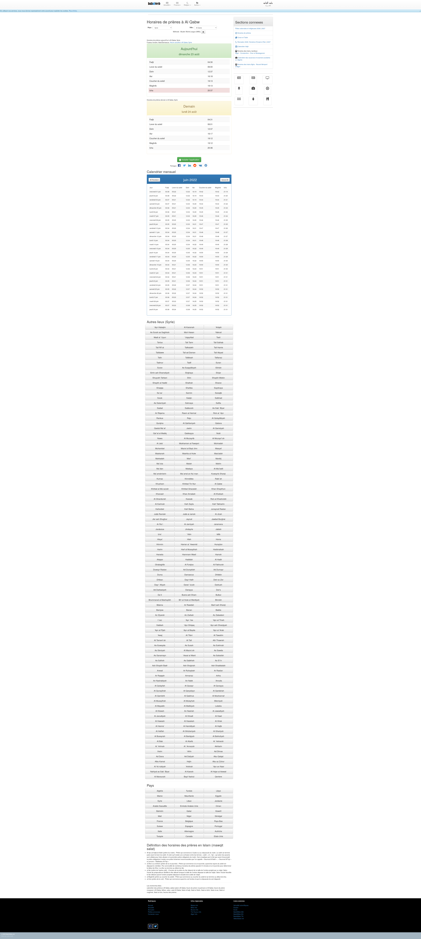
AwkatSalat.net (239, 918)
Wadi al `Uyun (160, 337)
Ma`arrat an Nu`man (189, 473)
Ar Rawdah (189, 604)
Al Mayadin (160, 705)
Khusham (160, 483)
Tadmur (160, 362)
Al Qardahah (218, 690)
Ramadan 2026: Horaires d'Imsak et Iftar (251, 42)
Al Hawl (218, 715)
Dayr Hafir (189, 579)
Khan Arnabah (189, 493)
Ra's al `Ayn (218, 413)
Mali (160, 816)
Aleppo (160, 559)
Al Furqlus (189, 564)
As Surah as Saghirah (159, 332)
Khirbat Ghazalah (189, 488)
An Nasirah (189, 710)
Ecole (235, 910)
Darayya (189, 589)
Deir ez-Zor (218, 579)
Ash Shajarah (189, 665)
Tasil (218, 337)
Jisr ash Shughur (159, 519)
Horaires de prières (244, 33)
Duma (159, 574)
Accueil (150, 905)
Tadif (189, 362)
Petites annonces (154, 912)
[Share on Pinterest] (205, 166)
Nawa (159, 438)
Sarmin (189, 392)
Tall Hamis (218, 347)
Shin (189, 377)
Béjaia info (194, 905)
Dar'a (218, 589)
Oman (218, 805)
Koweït (218, 810)
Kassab (189, 498)
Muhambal (159, 448)
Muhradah (218, 443)
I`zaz (160, 620)
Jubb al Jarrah (189, 514)
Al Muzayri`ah (218, 438)
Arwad (160, 670)
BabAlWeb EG (238, 914)
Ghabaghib (160, 564)
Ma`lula (160, 463)
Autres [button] (196, 5)
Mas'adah (218, 453)
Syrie (160, 800)
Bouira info (194, 910)
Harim (159, 549)
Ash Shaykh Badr (159, 665)
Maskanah (159, 453)
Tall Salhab (218, 342)
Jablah (218, 529)
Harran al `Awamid (189, 544)
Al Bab (160, 741)
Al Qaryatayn (189, 690)
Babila (218, 609)
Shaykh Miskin (218, 377)
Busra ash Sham (189, 594)
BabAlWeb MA (239, 912)
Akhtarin (218, 746)
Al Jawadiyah (218, 710)
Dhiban (160, 579)
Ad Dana (160, 756)
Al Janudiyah (159, 715)
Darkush (218, 584)
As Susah (189, 645)
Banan (189, 609)
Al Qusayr (189, 685)
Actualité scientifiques (241, 905)
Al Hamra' (160, 726)
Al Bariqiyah (189, 736)
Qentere (218, 776)
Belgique (189, 821)
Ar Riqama (159, 413)
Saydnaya (218, 387)
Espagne (189, 826)
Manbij (218, 458)
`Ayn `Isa (189, 620)
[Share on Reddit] (194, 166)
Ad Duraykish (189, 569)
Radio (239, 92)
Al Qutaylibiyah (218, 418)
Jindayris (189, 529)
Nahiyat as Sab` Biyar (159, 771)
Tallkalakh (189, 347)
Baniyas (159, 609)
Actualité (239, 81)
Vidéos (253, 92)
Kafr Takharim (218, 503)
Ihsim (159, 751)
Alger (237, 53)
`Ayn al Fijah (159, 630)
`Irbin (189, 534)
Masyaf (218, 448)
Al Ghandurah (160, 498)
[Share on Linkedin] (189, 166)
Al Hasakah (189, 721)
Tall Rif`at (160, 347)
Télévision (267, 81)
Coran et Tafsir (242, 37)
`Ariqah (218, 327)
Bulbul (218, 594)
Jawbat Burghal (218, 519)
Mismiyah (218, 700)
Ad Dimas (218, 751)
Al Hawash (160, 721)
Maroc (160, 795)
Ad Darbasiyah (159, 589)
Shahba (189, 387)
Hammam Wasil (189, 554)
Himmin (159, 544)
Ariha (218, 675)
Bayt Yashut (189, 776)
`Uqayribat (189, 337)
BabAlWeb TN (238, 916)
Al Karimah (160, 503)
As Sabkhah (189, 660)
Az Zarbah (189, 614)
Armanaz (189, 675)
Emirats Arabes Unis (189, 805)
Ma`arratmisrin (159, 473)
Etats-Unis (218, 836)
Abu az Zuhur (218, 761)
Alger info (194, 914)
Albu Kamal (160, 761)
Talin (160, 357)
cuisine (267, 102)
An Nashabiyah (160, 680)
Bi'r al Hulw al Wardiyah (189, 599)
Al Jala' (160, 443)
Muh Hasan (189, 332)
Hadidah (189, 559)
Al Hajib (218, 726)
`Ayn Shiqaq (189, 625)
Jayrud (189, 519)
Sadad (160, 408)
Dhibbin (218, 574)
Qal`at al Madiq (160, 433)
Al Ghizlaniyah (189, 731)
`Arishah (189, 766)
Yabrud (218, 332)
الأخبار (253, 81)
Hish (189, 539)
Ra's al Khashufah (218, 498)
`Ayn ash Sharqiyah (218, 625)
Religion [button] (187, 5)
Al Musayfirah (160, 700)
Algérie (160, 790)
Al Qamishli (160, 695)
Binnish (218, 599)
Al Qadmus (189, 695)
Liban (189, 800)
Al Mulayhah (189, 700)
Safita (218, 402)
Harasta (159, 554)
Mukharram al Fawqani (189, 443)
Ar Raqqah (160, 675)
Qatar (189, 810)
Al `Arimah (159, 746)
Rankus (159, 418)
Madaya (189, 468)
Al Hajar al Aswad (218, 771)
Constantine (244, 53)
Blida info (194, 907)
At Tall (189, 640)
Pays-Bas (218, 821)
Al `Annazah (189, 746)
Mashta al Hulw (189, 453)
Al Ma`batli (218, 468)
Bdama (160, 604)
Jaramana (218, 524)
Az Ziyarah (160, 614)
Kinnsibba (189, 478)
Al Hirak (218, 721)
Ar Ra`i (160, 524)
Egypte (218, 795)
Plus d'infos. (73, 11)
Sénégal (218, 816)
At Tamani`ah (160, 640)
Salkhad (218, 397)
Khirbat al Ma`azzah (160, 488)
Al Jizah (218, 514)
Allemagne (189, 831)
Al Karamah (189, 327)
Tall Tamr (189, 342)
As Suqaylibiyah (189, 367)
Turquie (160, 836)
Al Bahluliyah (218, 736)
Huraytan (218, 544)
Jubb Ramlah (160, 514)
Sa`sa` (160, 392)
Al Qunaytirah (160, 690)
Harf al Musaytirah (189, 549)
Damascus (189, 574)
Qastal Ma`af (159, 428)
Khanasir (160, 493)
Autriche (218, 831)
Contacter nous (153, 914)
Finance (239, 102)
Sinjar (218, 372)
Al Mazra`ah (189, 650)
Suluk (159, 397)
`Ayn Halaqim (160, 327)
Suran (218, 362)
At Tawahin (218, 635)
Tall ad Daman (189, 352)
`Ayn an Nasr (218, 766)
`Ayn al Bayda (189, 630)
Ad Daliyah (189, 756)
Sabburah (189, 408)
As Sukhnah (218, 645)
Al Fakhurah (218, 564)
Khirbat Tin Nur (189, 483)
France (160, 821)
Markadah (159, 458)
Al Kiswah (159, 710)
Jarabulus (160, 529)
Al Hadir (218, 559)
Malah (189, 463)
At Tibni (189, 635)
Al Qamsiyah (218, 428)
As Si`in (218, 660)
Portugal (218, 826)
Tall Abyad (218, 352)
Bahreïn (159, 810)
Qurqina (159, 423)
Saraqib (218, 392)
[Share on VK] (200, 166)
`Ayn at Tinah (218, 620)
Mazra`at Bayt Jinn (189, 448)
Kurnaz (160, 478)
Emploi (236, 907)
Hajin (189, 761)
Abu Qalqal (218, 756)
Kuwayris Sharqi (218, 473)
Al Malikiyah (189, 705)
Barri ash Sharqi (218, 604)
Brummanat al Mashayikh (160, 599)
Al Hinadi (189, 715)
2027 (263, 28)
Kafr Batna (189, 508)
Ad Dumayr (218, 569)
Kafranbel (160, 508)
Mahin (218, 463)
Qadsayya (189, 433)
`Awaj (159, 635)
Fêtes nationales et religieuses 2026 (247, 28)
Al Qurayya (218, 685)
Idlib (218, 534)
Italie (160, 831)
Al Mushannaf (218, 695)
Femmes (253, 102)
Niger (189, 816)
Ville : (192, 27)
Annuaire (151, 910)
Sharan (218, 382)
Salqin (189, 397)
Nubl (218, 433)
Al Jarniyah (189, 524)
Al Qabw (218, 483)
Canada (189, 836)
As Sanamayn (160, 655)
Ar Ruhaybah (189, 670)
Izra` (160, 534)
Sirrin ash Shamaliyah (159, 372)
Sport (267, 92)
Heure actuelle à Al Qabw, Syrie (181, 42)
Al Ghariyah (218, 731)
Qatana (218, 423)
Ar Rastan (218, 670)
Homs (218, 539)
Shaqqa (159, 387)
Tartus (160, 342)
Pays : (150, 27)
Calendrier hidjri (243, 46)
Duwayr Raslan (160, 569)
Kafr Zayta (189, 503)
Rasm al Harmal (189, 413)
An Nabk (189, 680)
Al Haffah (160, 731)
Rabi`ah (218, 478)
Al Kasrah (189, 771)
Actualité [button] (166, 5)
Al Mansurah (159, 776)
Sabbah (159, 625)
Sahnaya (189, 402)
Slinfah (218, 367)
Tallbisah (189, 357)
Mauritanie (189, 795)
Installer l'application (190, 159)
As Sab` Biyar (218, 408)
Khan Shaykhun (218, 488)
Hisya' (159, 539)
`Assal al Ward (189, 655)
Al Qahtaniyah (189, 423)
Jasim (189, 428)
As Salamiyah (160, 402)
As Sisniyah (160, 650)
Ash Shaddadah (218, 665)
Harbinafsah (218, 549)
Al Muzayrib (189, 438)
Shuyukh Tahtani (160, 377)
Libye (218, 790)
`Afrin (189, 751)
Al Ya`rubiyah (160, 766)
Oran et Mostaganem (257, 53)
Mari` (189, 458)
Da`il (160, 594)
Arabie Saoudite (160, 805)
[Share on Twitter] (184, 166)
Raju (189, 418)
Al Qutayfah (160, 685)
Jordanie (218, 800)
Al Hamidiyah (189, 726)
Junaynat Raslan (218, 508)
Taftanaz (218, 357)
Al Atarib (189, 741)
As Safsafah (218, 655)
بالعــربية (268, 5)
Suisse (160, 826)
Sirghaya (189, 372)
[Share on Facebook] (179, 166)
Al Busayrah (159, 736)
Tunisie (189, 790)
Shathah (189, 382)
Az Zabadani (218, 614)
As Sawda (218, 650)
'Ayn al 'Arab (218, 630)
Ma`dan (159, 468)
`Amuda (218, 680)
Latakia (218, 705)
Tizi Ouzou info (196, 912)
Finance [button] (176, 5)
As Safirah (159, 660)
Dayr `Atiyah (159, 584)
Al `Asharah (218, 741)
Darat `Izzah (189, 584)
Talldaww (160, 352)
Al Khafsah (218, 493)
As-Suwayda (159, 645)
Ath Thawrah (218, 640)
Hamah (218, 554)
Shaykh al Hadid (160, 382)
